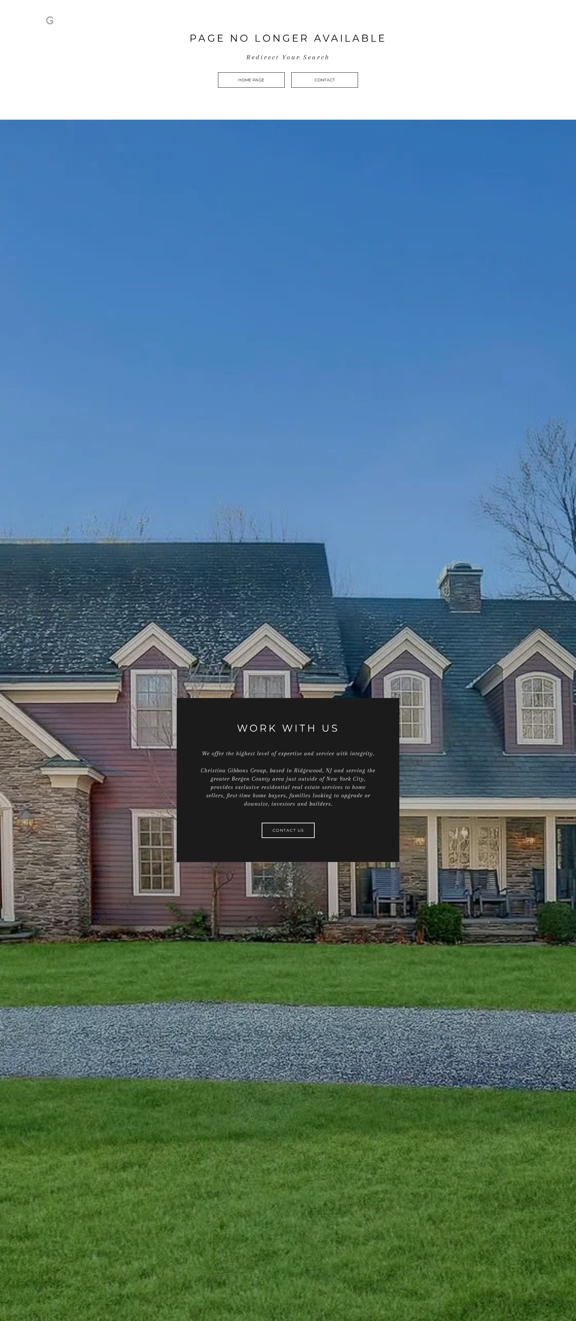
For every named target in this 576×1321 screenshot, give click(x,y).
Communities (519, 24)
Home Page (251, 79)
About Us (328, 24)
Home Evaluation (423, 24)
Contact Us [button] (288, 830)
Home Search (369, 24)
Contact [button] (324, 79)
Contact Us (474, 24)
